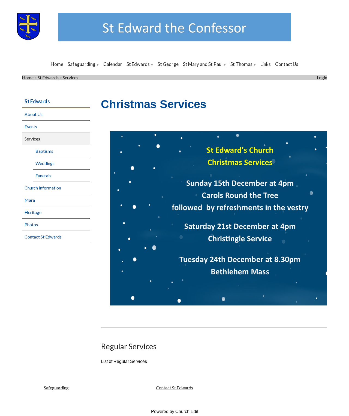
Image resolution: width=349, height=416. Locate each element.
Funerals (43, 175)
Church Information (43, 187)
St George (168, 64)
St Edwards (138, 64)
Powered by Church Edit (174, 411)
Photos (31, 224)
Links (265, 64)
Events (31, 126)
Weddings (45, 163)
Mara (30, 200)
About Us (34, 114)
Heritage (33, 212)
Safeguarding (81, 64)
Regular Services (129, 346)
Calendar (112, 64)
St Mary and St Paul (202, 64)
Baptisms (44, 151)
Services (70, 77)
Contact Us (286, 64)
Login (322, 77)
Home (57, 64)
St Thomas (241, 64)
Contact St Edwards (43, 236)
